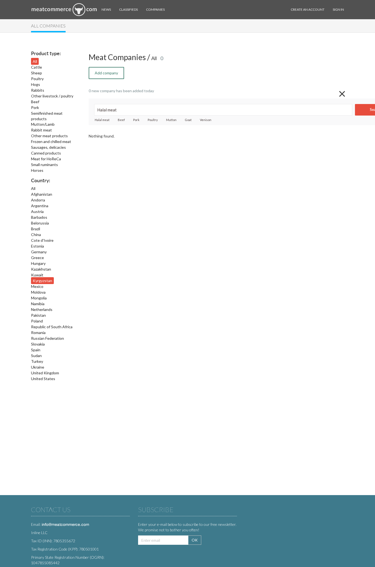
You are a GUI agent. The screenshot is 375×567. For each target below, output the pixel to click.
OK (195, 540)
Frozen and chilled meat (51, 141)
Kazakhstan (41, 269)
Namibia (37, 303)
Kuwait (37, 275)
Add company (106, 73)
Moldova (38, 292)
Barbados (39, 217)
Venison (205, 120)
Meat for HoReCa (46, 158)
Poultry (37, 78)
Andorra (38, 200)
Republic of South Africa (51, 326)
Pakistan (38, 315)
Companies (155, 9)
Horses (37, 170)
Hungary (38, 263)
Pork (35, 107)
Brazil (35, 228)
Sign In (338, 9)
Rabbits (37, 90)
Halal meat (102, 120)
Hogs (35, 84)
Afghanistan (41, 194)
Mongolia (39, 298)
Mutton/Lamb (43, 124)
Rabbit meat (41, 130)
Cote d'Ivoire (42, 240)
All (35, 61)
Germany (39, 251)
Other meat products (49, 135)
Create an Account (307, 9)
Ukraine (37, 367)
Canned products (46, 153)
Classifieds (128, 9)
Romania (38, 332)
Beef (35, 101)
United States (43, 378)
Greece (37, 257)
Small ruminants (44, 164)
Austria (37, 211)
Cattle (36, 67)
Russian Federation (47, 338)
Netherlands (41, 309)
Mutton (171, 120)
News (106, 9)
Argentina (39, 205)
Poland (37, 321)
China (36, 234)
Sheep (36, 73)
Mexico (37, 286)
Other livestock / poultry (52, 96)
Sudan (36, 355)
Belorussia (40, 223)
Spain (35, 349)
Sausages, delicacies (48, 147)
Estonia (37, 246)
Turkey (37, 361)
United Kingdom (45, 372)
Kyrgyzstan (42, 280)
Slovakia (38, 344)
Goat (188, 120)
